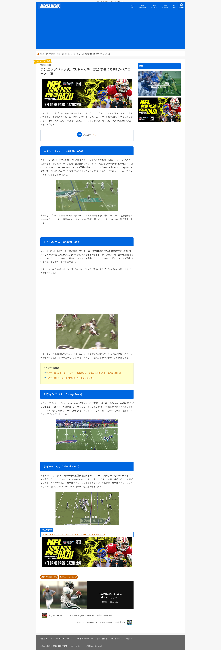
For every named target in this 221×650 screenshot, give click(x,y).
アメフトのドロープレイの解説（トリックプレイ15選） (70, 378)
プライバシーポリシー (84, 638)
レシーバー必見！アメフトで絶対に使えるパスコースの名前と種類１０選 (73, 535)
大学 (154, 6)
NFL (174, 6)
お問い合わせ (102, 638)
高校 (142, 6)
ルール (131, 6)
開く (94, 135)
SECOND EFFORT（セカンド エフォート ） (69, 646)
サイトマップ (116, 638)
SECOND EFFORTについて (61, 638)
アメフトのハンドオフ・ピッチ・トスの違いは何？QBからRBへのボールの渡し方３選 (83, 373)
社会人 (165, 6)
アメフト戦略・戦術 (50, 577)
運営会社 (43, 638)
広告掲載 (129, 638)
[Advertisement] (110, 30)
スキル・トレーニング (69, 577)
